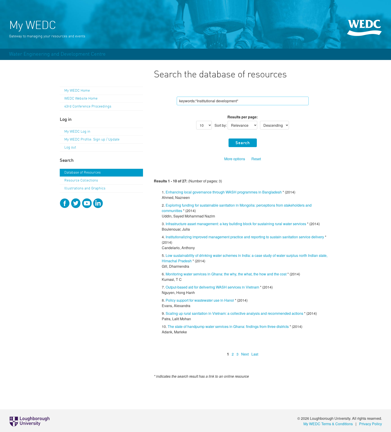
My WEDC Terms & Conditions (328, 423)
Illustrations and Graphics (84, 188)
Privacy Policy (370, 423)
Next (245, 354)
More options (234, 158)
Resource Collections (81, 180)
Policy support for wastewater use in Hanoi (200, 300)
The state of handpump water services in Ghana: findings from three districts (228, 326)
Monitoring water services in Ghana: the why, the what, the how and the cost (226, 274)
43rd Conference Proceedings (87, 106)
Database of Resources (82, 172)
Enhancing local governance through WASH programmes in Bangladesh (224, 192)
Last (254, 354)
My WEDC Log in (77, 132)
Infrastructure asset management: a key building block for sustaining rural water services (236, 223)
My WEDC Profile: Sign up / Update (91, 139)
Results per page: (242, 116)
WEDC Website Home (81, 98)
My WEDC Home (77, 91)
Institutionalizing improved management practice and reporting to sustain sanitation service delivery (245, 236)
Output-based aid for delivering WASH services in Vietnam (212, 287)
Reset (256, 158)
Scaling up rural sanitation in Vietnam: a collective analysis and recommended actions (234, 313)
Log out (70, 147)
